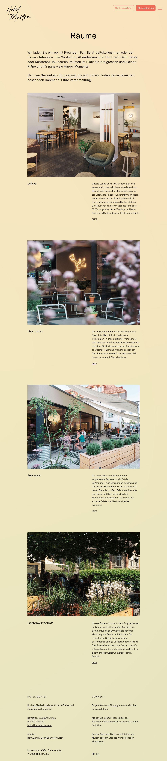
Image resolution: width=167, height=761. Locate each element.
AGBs (43, 750)
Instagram (116, 705)
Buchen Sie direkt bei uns (40, 705)
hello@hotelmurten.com (39, 725)
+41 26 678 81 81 (35, 721)
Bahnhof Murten (55, 737)
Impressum (33, 750)
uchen (146, 8)
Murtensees (98, 741)
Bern (29, 737)
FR (93, 753)
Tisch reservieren (123, 8)
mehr (94, 218)
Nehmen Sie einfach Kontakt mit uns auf (57, 75)
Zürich (36, 737)
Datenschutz (54, 750)
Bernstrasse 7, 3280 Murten (41, 717)
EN (97, 753)
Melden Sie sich (100, 717)
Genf (43, 737)
